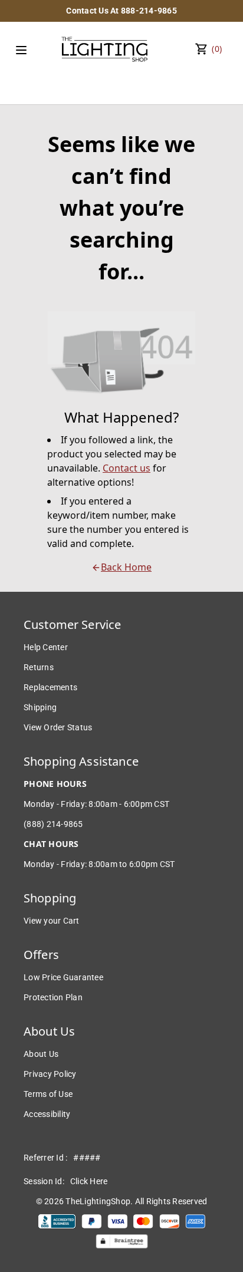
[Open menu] (21, 50)
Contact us (126, 468)
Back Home (126, 567)
